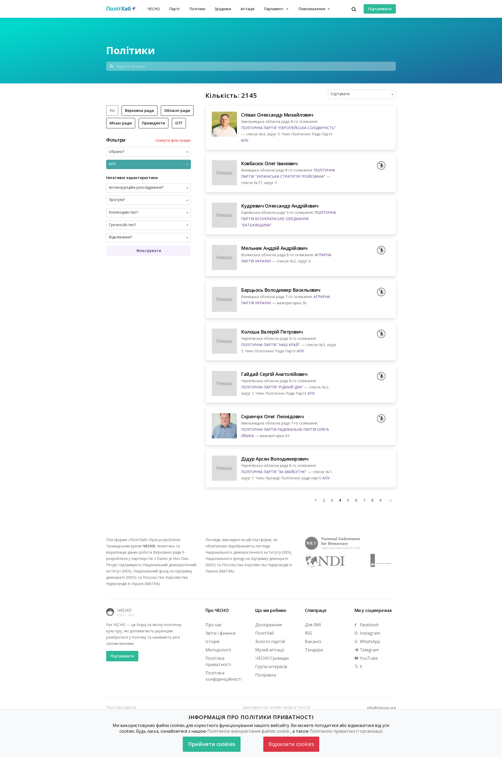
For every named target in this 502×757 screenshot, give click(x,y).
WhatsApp (369, 641)
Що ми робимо (270, 610)
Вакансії (313, 641)
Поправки (265, 675)
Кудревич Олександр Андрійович (279, 206)
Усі (112, 110)
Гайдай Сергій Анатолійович (274, 374)
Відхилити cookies (291, 744)
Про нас (214, 625)
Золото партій (270, 641)
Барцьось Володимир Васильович (280, 290)
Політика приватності (218, 661)
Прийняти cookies (211, 744)
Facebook (369, 625)
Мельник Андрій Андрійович (274, 248)
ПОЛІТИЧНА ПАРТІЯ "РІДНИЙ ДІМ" (272, 387)
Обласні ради (177, 110)
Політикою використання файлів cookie (248, 731)
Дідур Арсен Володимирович (275, 459)
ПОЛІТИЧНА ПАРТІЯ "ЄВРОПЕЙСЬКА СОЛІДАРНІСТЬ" (288, 127)
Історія (212, 641)
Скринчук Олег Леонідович (272, 416)
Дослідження (268, 625)
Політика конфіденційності (224, 676)
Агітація (247, 8)
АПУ (244, 140)
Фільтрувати (148, 250)
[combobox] (370, 94)
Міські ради (121, 123)
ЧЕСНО (153, 8)
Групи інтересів (271, 666)
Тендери (314, 650)
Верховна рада (139, 110)
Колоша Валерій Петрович (272, 332)
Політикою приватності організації (346, 731)
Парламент (274, 8)
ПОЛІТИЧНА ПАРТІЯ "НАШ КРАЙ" (270, 344)
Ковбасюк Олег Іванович (269, 163)
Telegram (369, 650)
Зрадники (223, 8)
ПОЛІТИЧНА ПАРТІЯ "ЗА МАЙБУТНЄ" (274, 471)
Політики (197, 8)
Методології (218, 650)
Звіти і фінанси (221, 633)
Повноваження (312, 8)
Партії (174, 8)
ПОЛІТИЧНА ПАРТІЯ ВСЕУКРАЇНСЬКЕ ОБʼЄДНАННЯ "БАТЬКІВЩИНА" (288, 218)
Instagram (369, 633)
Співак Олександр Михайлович (277, 115)
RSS (308, 633)
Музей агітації (269, 650)
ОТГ (178, 123)
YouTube (368, 658)
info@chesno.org (381, 708)
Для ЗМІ (313, 625)
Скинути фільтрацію (173, 140)
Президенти (153, 123)
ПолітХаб (264, 633)
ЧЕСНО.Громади (272, 658)
